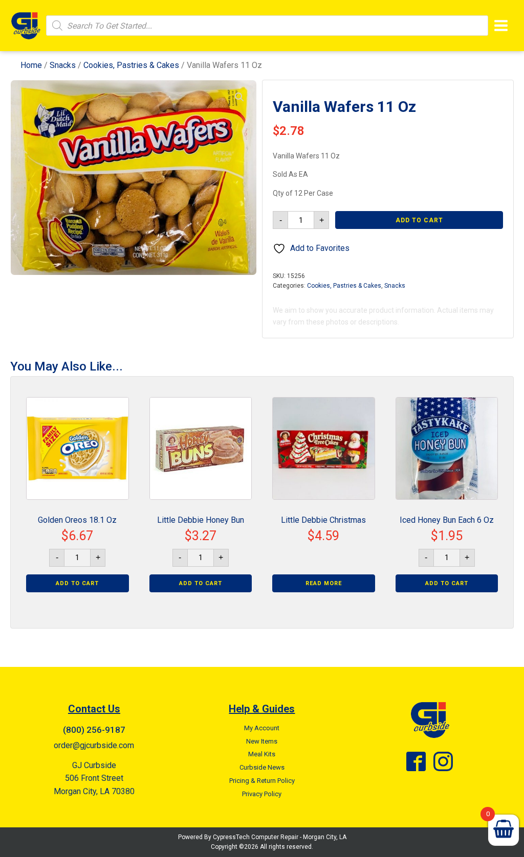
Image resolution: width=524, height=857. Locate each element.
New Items (261, 741)
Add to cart (419, 220)
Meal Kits (261, 754)
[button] (239, 97)
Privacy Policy (261, 794)
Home (31, 65)
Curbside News (262, 767)
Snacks (63, 65)
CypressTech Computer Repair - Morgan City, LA (279, 837)
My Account (261, 728)
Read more (323, 583)
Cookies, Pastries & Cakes (131, 65)
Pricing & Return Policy (262, 780)
